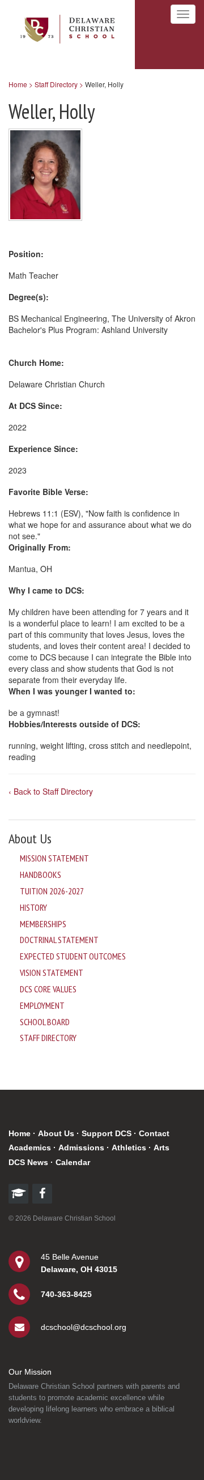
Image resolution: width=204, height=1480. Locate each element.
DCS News (28, 1162)
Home (19, 1133)
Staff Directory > (59, 84)
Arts (161, 1147)
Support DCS (106, 1133)
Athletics (129, 1147)
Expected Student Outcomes (73, 956)
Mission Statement (54, 858)
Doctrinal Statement (59, 939)
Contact (154, 1133)
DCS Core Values (48, 989)
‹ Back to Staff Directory (50, 791)
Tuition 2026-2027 (52, 891)
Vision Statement (51, 972)
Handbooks (40, 874)
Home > (20, 84)
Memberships (43, 923)
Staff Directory (48, 1037)
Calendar (73, 1162)
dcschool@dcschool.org (83, 1327)
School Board (45, 1021)
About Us (56, 1133)
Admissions (81, 1147)
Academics (29, 1147)
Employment (42, 1005)
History (33, 907)
